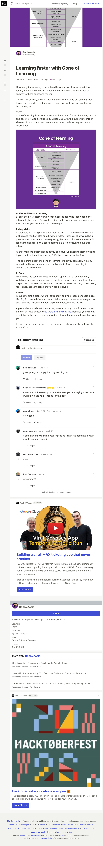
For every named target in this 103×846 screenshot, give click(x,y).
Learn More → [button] (20, 805)
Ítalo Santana (29, 474)
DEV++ (34, 825)
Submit (26, 357)
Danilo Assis (29, 52)
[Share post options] (5, 100)
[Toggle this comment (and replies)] (18, 372)
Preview (39, 357)
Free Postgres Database (69, 828)
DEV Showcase (34, 828)
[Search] (11, 3)
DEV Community (13, 821)
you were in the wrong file (57, 311)
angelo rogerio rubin (33, 431)
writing (44, 79)
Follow (56, 613)
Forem (22, 835)
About (45, 828)
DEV (61, 835)
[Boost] (5, 91)
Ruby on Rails (46, 838)
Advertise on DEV (86, 825)
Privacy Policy (53, 832)
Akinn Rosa (28, 411)
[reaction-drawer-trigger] (5, 63)
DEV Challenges (22, 825)
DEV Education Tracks (57, 825)
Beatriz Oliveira (30, 367)
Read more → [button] (25, 589)
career (20, 79)
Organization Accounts (16, 828)
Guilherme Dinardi (31, 454)
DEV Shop (86, 828)
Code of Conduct (48, 492)
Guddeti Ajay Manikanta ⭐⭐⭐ (38, 387)
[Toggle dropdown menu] (93, 367)
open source (36, 835)
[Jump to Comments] (5, 73)
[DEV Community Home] (4, 3)
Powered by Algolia (58, 4)
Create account (91, 3)
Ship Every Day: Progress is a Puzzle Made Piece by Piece (39, 664)
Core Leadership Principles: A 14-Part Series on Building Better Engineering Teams (51, 685)
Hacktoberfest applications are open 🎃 (41, 791)
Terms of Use (66, 832)
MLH (94, 828)
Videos (42, 825)
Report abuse (65, 492)
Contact (53, 828)
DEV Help (72, 825)
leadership (55, 79)
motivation (32, 79)
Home (11, 825)
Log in (76, 3)
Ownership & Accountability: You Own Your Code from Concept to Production (49, 675)
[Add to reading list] (5, 82)
